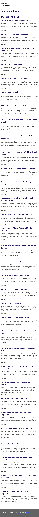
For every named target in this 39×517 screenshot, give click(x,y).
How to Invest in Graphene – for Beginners (16, 214)
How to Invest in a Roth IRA (11, 92)
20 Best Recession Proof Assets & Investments (18, 106)
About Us (28, 512)
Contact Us (33, 512)
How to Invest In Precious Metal (12, 262)
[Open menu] (37, 5)
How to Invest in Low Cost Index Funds (15, 78)
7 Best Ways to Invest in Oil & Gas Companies (18, 168)
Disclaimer (28, 513)
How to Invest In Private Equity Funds (15, 317)
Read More (4, 30)
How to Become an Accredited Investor (15, 398)
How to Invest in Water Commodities (14, 21)
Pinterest (10, 513)
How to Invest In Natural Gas (11, 303)
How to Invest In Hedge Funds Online (14, 289)
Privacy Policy (21, 513)
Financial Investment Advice (11, 444)
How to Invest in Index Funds (12, 64)
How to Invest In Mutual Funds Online (15, 276)
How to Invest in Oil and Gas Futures (14, 34)
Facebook (15, 513)
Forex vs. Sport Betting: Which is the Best (16, 428)
